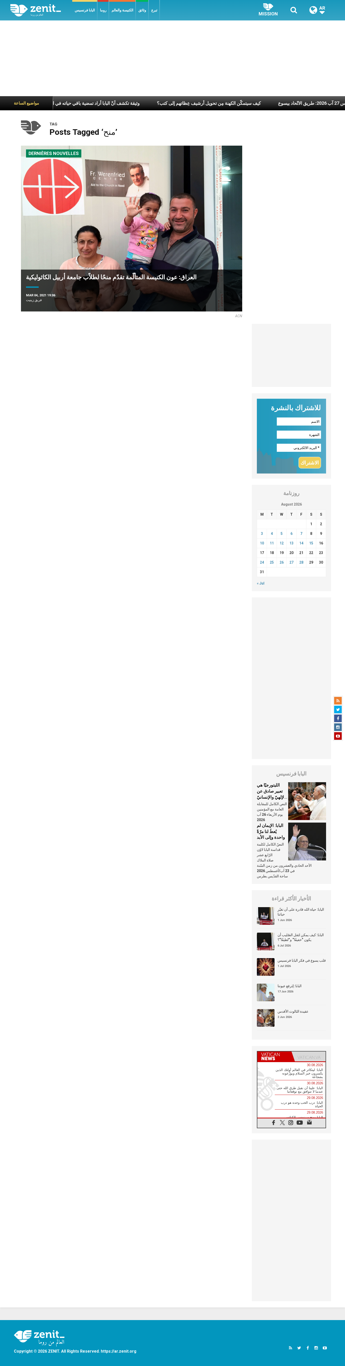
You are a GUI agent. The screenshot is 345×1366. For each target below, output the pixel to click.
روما (103, 10)
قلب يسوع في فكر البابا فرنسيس (302, 960)
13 (291, 543)
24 (262, 562)
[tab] (274, 1056)
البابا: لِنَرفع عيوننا (290, 986)
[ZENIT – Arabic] (41, 10)
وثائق (142, 10)
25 (272, 562)
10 (262, 543)
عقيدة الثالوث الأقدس (293, 1011)
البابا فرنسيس (85, 10)
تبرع (154, 10)
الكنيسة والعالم (122, 10)
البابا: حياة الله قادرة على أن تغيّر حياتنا (301, 911)
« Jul (260, 583)
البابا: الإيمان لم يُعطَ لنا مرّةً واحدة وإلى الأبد (271, 831)
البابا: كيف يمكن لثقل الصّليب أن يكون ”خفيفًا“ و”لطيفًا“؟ (301, 937)
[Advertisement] (172, 58)
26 (282, 562)
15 (311, 543)
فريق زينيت (34, 300)
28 (301, 562)
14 (301, 543)
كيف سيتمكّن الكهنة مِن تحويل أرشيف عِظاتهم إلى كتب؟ (175, 103)
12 (282, 543)
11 (272, 543)
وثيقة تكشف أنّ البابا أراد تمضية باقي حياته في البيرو (58, 103)
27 (291, 562)
